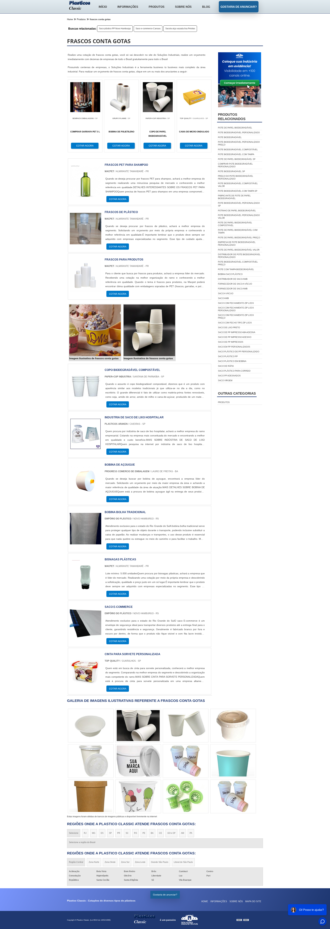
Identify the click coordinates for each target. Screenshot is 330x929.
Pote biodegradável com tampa (236, 154)
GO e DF (171, 833)
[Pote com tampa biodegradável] (90, 761)
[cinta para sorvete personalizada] (85, 684)
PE (143, 833)
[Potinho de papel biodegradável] (185, 725)
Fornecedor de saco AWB (233, 288)
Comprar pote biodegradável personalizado (235, 165)
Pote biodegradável (230, 137)
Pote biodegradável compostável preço (238, 263)
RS (135, 833)
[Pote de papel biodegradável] (233, 761)
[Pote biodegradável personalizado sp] (185, 761)
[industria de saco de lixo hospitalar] (85, 447)
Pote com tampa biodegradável (236, 269)
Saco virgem (225, 380)
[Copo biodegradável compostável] (85, 400)
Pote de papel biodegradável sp (236, 159)
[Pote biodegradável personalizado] (233, 725)
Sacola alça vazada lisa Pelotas (180, 28)
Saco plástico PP (228, 356)
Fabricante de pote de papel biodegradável (234, 197)
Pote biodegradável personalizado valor (239, 216)
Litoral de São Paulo (183, 862)
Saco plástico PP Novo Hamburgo (115, 28)
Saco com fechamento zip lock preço (236, 316)
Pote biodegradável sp (231, 171)
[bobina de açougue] (85, 494)
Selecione (73, 833)
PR (118, 833)
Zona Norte (94, 862)
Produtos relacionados (231, 117)
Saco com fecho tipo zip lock (235, 323)
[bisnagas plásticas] (85, 589)
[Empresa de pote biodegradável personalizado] (138, 725)
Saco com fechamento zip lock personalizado (236, 309)
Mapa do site (253, 901)
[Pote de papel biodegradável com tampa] (233, 796)
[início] (79, 5)
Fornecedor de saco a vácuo (235, 284)
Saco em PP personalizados (234, 347)
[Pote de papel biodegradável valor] (90, 725)
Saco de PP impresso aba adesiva (236, 332)
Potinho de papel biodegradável (237, 210)
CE (160, 833)
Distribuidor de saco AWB (233, 279)
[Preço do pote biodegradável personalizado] (90, 796)
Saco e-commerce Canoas (148, 28)
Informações (127, 6)
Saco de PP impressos (230, 342)
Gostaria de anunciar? (239, 6)
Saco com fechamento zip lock (236, 303)
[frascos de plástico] (85, 242)
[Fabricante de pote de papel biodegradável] (185, 796)
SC (127, 833)
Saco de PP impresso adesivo (234, 337)
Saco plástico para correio (234, 371)
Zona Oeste (110, 862)
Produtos (156, 6)
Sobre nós (183, 6)
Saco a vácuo (225, 293)
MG (93, 833)
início (103, 6)
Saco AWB (223, 298)
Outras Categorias (237, 393)
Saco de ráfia (226, 366)
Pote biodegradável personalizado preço (239, 143)
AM (182, 833)
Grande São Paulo (159, 862)
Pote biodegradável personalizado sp (239, 204)
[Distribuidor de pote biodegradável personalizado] (138, 761)
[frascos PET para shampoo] (85, 194)
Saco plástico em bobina (232, 361)
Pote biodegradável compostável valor (238, 184)
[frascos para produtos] (85, 289)
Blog (206, 6)
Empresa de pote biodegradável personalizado (237, 243)
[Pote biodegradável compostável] (138, 796)
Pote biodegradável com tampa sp (237, 191)
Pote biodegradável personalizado (239, 132)
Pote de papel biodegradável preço (239, 237)
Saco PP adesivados (229, 375)
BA (152, 833)
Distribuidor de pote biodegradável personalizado (239, 255)
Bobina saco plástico (230, 274)
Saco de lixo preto (229, 327)
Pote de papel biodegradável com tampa (237, 231)
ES (102, 833)
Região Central (76, 862)
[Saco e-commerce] (85, 636)
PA (191, 833)
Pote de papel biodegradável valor (239, 250)
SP (110, 833)
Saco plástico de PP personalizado (238, 351)
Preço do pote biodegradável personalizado (235, 177)
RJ (85, 833)
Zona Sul (125, 862)
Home (204, 901)
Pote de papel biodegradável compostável (235, 224)
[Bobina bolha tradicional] (85, 542)
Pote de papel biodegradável (235, 128)
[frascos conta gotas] (95, 330)
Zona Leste (140, 862)
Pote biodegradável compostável (238, 149)
